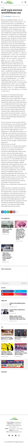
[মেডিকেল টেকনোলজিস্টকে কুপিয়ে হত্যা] (5, 305)
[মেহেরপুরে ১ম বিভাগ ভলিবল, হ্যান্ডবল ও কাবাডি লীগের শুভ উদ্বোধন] (21, 347)
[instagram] (19, 435)
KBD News (10, 441)
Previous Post (5, 283)
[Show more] (17, 212)
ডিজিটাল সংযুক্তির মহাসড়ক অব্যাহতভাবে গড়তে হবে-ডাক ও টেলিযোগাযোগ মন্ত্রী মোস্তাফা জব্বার (17, 318)
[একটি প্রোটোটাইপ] (21, 224)
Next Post (23, 283)
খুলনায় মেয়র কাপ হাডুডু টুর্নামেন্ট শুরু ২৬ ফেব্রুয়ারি (7, 338)
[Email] (14, 212)
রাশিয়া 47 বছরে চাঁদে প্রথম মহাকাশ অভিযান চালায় (7, 231)
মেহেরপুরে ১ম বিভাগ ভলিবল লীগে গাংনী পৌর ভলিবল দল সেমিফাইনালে (7, 353)
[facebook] (9, 435)
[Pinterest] (11, 212)
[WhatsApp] (8, 212)
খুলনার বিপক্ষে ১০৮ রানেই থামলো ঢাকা (20, 338)
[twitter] (12, 435)
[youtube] (15, 435)
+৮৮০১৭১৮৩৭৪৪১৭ (11, 428)
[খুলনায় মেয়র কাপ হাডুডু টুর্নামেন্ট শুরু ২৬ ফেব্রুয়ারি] (7, 332)
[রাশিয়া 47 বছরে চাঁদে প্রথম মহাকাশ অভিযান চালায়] (7, 224)
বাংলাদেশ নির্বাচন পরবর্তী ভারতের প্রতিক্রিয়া (17, 310)
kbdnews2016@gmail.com (15, 431)
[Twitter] (5, 212)
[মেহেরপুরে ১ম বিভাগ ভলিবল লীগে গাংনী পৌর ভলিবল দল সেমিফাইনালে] (7, 347)
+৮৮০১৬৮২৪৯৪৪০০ (19, 428)
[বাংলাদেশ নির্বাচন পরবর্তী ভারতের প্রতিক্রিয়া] (5, 311)
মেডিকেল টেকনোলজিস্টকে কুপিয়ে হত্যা (17, 304)
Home (2, 7)
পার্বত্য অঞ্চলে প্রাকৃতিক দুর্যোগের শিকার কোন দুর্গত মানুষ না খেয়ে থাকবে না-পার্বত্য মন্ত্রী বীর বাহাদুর (7, 256)
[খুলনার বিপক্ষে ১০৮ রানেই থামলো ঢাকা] (21, 332)
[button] (2, 2)
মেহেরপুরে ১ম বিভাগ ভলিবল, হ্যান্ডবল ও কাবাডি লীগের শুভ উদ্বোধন (21, 353)
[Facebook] (2, 212)
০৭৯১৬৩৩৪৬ (16, 430)
